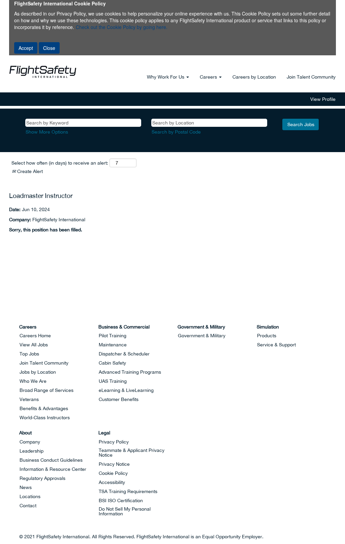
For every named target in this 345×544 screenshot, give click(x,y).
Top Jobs (29, 353)
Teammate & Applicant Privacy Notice (131, 453)
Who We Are (33, 381)
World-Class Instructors (45, 417)
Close (49, 48)
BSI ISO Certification (121, 500)
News (26, 487)
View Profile (323, 99)
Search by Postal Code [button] (176, 132)
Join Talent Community (311, 77)
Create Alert (29, 171)
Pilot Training (112, 335)
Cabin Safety (112, 363)
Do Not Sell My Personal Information (125, 511)
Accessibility (112, 482)
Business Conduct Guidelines (51, 460)
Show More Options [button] (47, 132)
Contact (28, 505)
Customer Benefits (118, 399)
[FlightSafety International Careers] (42, 71)
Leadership (31, 451)
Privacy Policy (114, 442)
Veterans (29, 399)
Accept (26, 48)
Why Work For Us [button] (166, 77)
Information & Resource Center (53, 469)
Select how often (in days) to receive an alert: (59, 163)
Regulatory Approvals (42, 478)
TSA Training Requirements (128, 491)
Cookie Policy (113, 473)
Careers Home (35, 335)
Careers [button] (209, 77)
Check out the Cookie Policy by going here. (121, 27)
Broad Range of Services (46, 390)
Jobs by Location (38, 372)
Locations (30, 496)
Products (266, 335)
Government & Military (201, 335)
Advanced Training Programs (130, 372)
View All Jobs (34, 344)
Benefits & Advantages (44, 408)
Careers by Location (254, 77)
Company (30, 442)
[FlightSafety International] (14, 310)
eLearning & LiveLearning (126, 390)
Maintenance (113, 344)
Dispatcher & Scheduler (124, 353)
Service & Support (276, 344)
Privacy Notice (114, 464)
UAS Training (113, 381)
